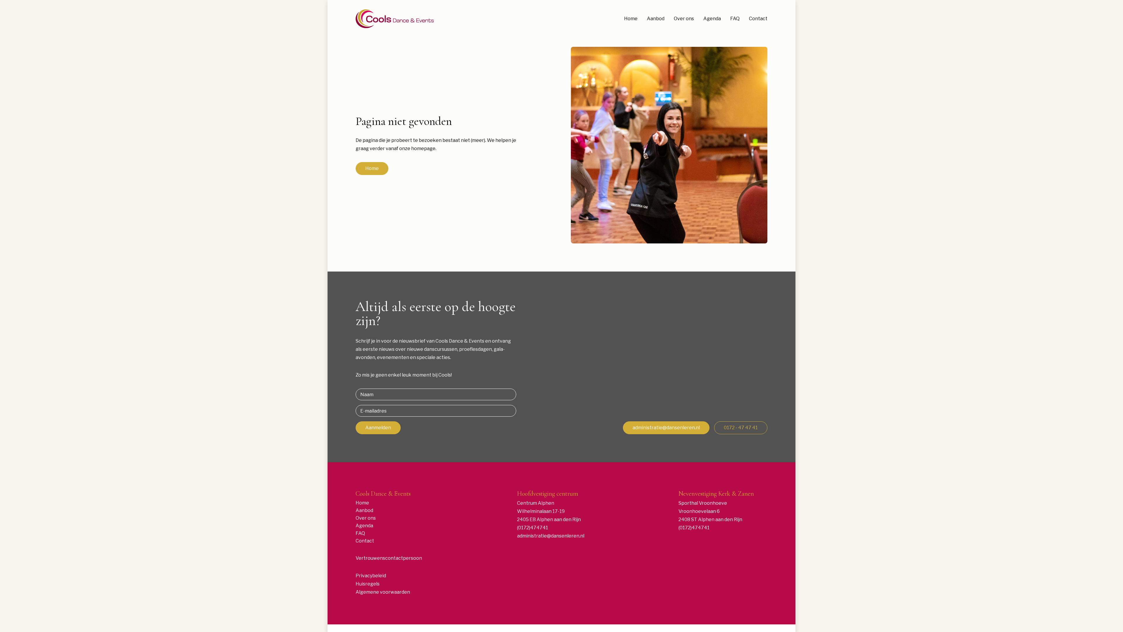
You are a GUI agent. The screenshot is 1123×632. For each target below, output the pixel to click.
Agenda (712, 18)
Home (631, 18)
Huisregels (368, 584)
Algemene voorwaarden (383, 592)
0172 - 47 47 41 (741, 427)
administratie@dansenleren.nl (666, 427)
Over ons (684, 18)
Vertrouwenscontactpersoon (389, 558)
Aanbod (655, 18)
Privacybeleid (371, 575)
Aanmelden (378, 427)
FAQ (735, 18)
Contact (758, 18)
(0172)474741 (532, 527)
